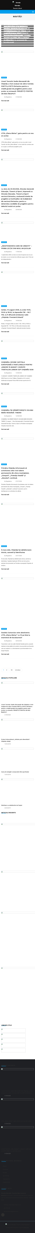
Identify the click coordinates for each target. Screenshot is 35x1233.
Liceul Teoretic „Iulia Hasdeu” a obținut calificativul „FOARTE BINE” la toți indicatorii (16, 1150)
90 (11, 670)
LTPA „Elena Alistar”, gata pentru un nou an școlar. (16, 1121)
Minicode (26, 1227)
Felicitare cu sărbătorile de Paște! (11, 805)
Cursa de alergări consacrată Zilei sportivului (15, 772)
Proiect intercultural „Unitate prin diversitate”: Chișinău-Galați (15, 740)
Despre (5, 1166)
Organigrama (6, 1179)
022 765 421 (7, 1208)
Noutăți (4, 77)
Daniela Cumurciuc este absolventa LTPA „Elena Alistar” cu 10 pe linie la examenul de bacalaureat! (15, 635)
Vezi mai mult (5, 100)
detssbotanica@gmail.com (11, 1211)
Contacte (5, 1169)
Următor (17, 670)
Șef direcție (6, 1176)
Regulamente (6, 1182)
